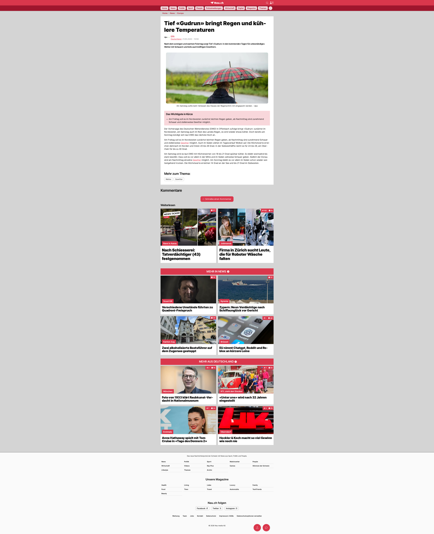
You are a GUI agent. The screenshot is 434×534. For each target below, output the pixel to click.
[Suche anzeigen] (267, 2)
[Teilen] (257, 527)
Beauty (164, 493)
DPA (173, 36)
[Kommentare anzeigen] (266, 527)
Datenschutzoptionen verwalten (249, 516)
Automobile (234, 489)
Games (232, 466)
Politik (186, 462)
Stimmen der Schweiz (261, 466)
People (255, 462)
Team (185, 516)
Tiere (186, 489)
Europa (180, 13)
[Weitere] (270, 8)
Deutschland (176, 39)
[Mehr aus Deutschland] (217, 362)
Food (163, 489)
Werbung (176, 516)
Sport (209, 462)
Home (164, 13)
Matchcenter (235, 462)
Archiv (209, 470)
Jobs (192, 516)
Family (255, 485)
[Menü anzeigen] (272, 2)
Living (186, 485)
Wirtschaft (165, 466)
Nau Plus (210, 466)
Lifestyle (164, 470)
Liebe (209, 485)
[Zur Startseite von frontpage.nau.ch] (217, 3)
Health (163, 485)
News (172, 13)
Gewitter (185, 143)
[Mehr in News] (217, 271)
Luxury (232, 485)
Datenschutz (211, 516)
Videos (187, 466)
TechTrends (257, 489)
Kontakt (200, 516)
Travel (209, 489)
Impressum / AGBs (226, 516)
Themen (187, 470)
